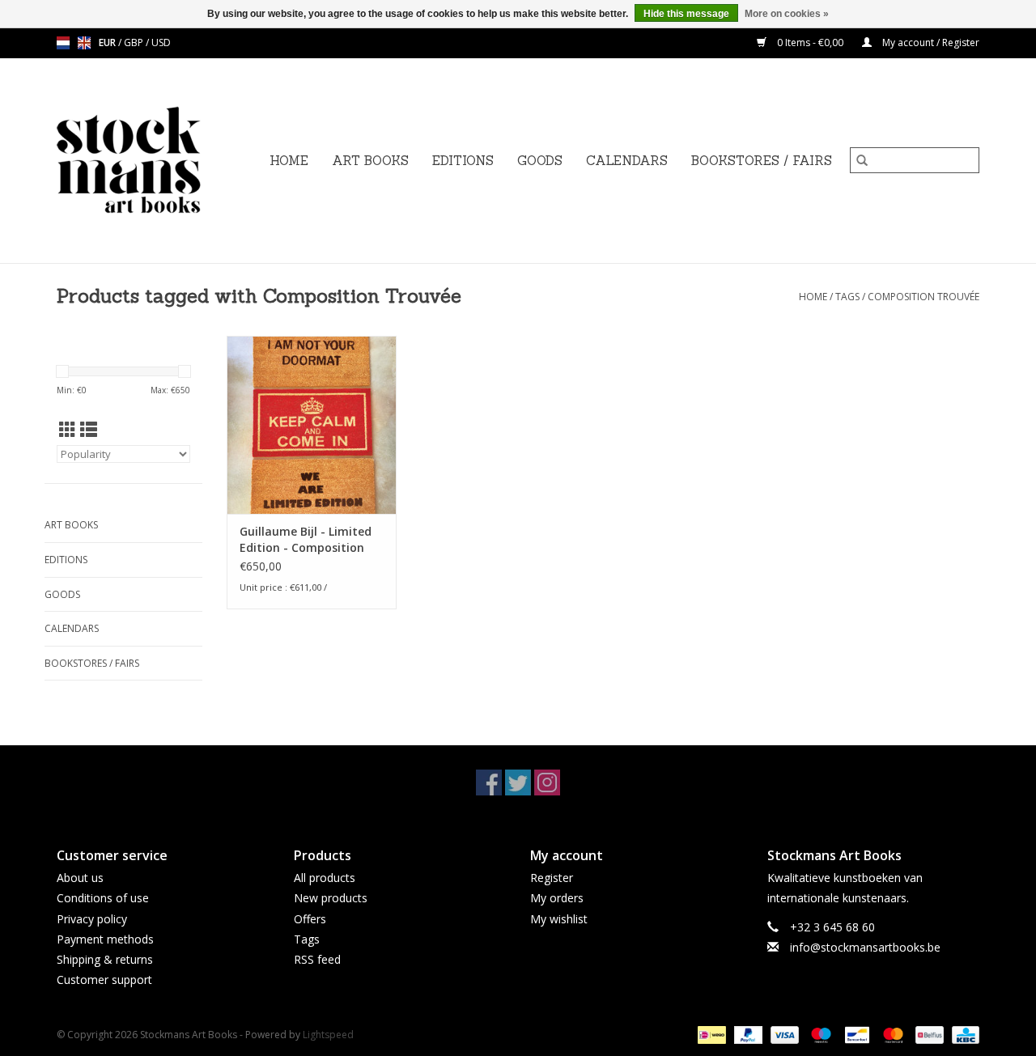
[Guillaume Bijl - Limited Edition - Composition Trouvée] (312, 425)
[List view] (88, 429)
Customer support (104, 979)
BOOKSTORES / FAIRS (761, 160)
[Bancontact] (855, 1034)
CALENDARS (627, 160)
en (84, 42)
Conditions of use (103, 897)
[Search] (862, 160)
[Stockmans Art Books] (156, 161)
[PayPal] (746, 1034)
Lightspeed (328, 1034)
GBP (135, 42)
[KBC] (962, 1034)
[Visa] (783, 1034)
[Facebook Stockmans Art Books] (489, 782)
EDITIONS (463, 160)
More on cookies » (787, 13)
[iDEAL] (710, 1034)
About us (80, 877)
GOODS (540, 160)
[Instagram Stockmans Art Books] (547, 782)
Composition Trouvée (923, 296)
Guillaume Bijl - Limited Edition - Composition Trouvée (306, 540)
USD (161, 42)
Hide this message (686, 13)
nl (63, 42)
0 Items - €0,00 (810, 42)
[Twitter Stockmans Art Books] (518, 782)
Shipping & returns (105, 959)
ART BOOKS (370, 160)
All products (324, 877)
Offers (310, 919)
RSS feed (317, 959)
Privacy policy (92, 919)
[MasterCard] (891, 1034)
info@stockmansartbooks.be (865, 947)
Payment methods (105, 939)
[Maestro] (819, 1034)
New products (330, 897)
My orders (557, 897)
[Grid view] (67, 429)
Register (551, 877)
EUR (108, 42)
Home (289, 160)
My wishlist (559, 919)
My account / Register (929, 42)
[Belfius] (927, 1034)
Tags (847, 296)
